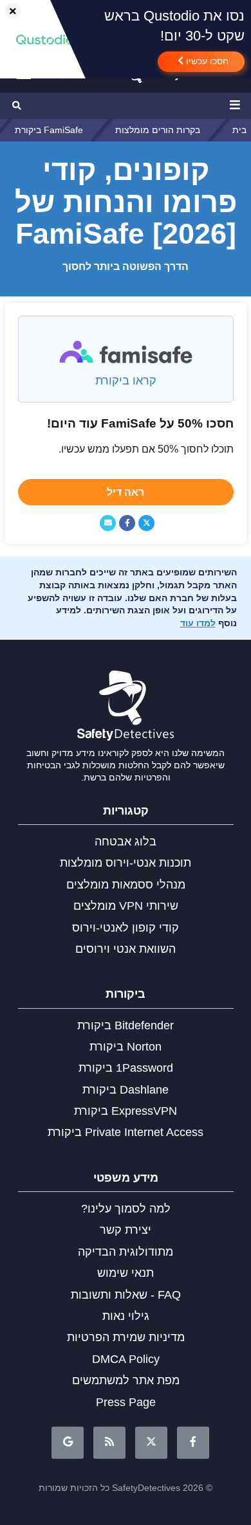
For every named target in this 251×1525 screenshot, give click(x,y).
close (7, 11)
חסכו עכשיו (205, 61)
